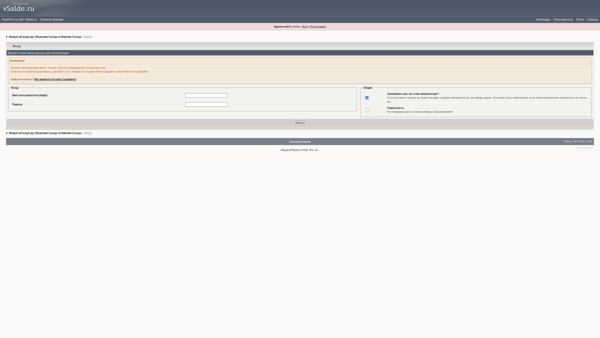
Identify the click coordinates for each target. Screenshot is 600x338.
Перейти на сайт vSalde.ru (19, 19)
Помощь (592, 19)
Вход (305, 26)
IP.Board (294, 150)
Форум (285, 150)
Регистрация (317, 26)
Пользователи (563, 19)
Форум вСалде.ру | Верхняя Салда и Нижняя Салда (45, 36)
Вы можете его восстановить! (55, 79)
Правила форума (51, 19)
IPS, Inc (313, 150)
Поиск (580, 19)
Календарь (543, 19)
